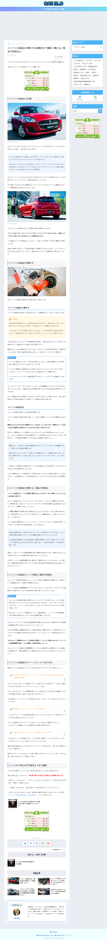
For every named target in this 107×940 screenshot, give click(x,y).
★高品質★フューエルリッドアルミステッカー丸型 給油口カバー (30, 708)
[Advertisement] (53, 26)
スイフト (63, 849)
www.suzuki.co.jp (13, 141)
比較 (94, 72)
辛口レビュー (78, 84)
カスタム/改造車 (79, 60)
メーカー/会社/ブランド (80, 66)
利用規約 (58, 935)
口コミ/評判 (92, 69)
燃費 (76, 75)
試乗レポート (85, 78)
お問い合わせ (50, 935)
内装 (76, 69)
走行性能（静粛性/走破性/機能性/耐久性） (84, 81)
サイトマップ (67, 935)
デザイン (97, 60)
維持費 (76, 78)
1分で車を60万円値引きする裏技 (54, 9)
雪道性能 (87, 84)
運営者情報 (40, 935)
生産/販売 (96, 75)
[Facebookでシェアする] (31, 843)
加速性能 (83, 69)
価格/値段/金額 (93, 66)
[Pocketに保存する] (48, 843)
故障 (88, 72)
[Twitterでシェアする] (25, 843)
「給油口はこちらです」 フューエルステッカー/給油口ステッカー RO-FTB (32, 732)
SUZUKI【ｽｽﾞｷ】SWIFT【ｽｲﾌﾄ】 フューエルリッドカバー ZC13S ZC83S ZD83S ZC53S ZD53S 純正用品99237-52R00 (38, 676)
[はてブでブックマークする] (36, 843)
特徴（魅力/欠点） (85, 75)
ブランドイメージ (87, 63)
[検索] (100, 111)
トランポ (77, 63)
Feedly (95, 99)
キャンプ (89, 60)
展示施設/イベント (79, 72)
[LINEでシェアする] (42, 843)
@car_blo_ (80, 99)
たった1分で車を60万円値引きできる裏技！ (23, 795)
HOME (54, 932)
